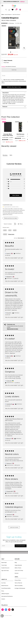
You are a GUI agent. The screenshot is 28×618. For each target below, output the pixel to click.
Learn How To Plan (19, 570)
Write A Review (15, 195)
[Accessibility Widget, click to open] (2, 615)
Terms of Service (18, 582)
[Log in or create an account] (9, 10)
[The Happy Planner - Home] (14, 6)
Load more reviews (14, 527)
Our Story (3, 582)
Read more (14, 310)
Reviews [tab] (5, 155)
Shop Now (3, 119)
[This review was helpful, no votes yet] (18, 258)
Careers (3, 599)
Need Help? (4, 562)
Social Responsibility (6, 588)
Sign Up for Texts (5, 570)
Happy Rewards (18, 565)
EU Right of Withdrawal (20, 588)
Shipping (3, 66)
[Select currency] (21, 10)
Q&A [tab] (11, 155)
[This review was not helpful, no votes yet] (21, 258)
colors (9, 230)
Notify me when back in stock (14, 87)
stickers (5, 234)
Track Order (4, 565)
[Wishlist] (12, 9)
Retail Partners (4, 585)
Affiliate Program (5, 593)
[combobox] (19, 238)
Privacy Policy (18, 580)
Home (2, 14)
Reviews (16, 573)
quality (14, 230)
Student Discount (5, 567)
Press (2, 591)
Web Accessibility (19, 585)
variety (4, 230)
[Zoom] (24, 48)
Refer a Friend (18, 567)
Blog (16, 562)
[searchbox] (8, 224)
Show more (11, 234)
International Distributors (7, 596)
